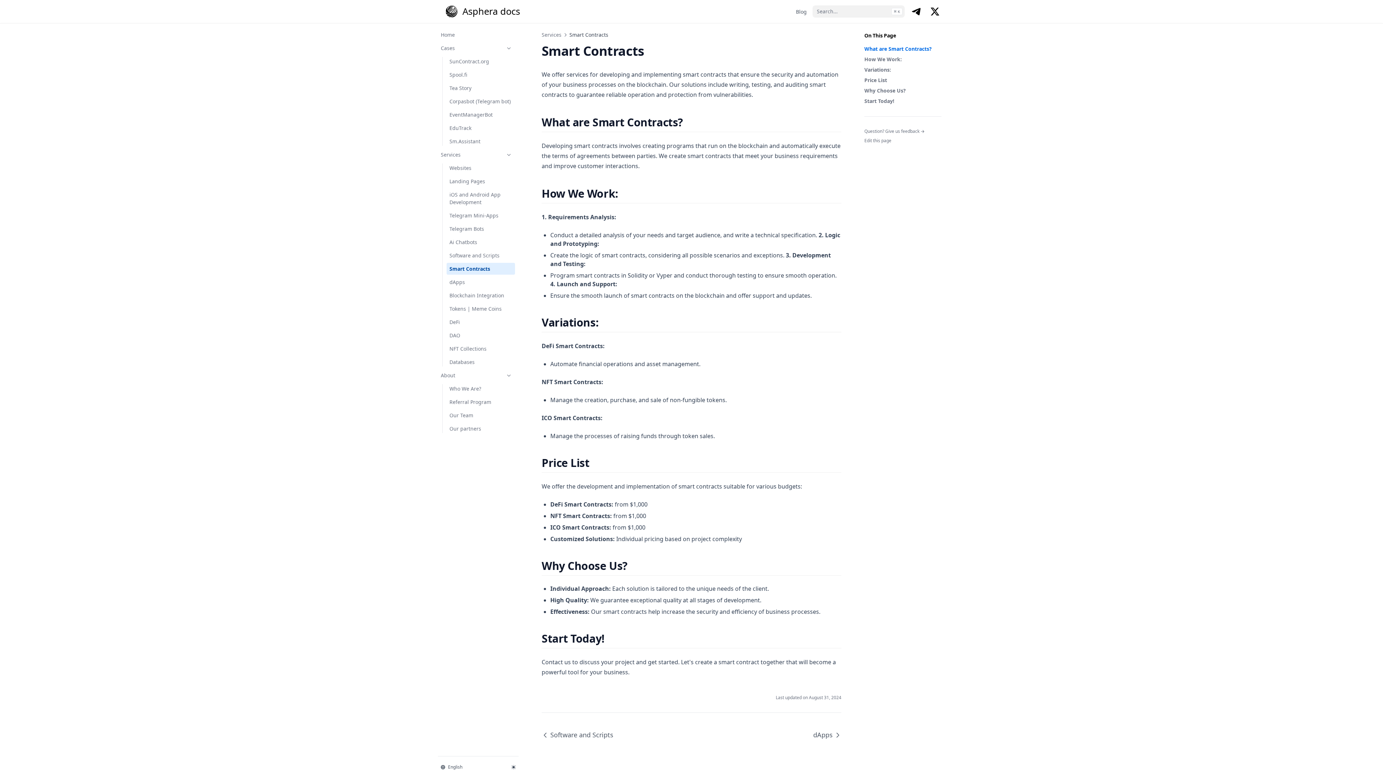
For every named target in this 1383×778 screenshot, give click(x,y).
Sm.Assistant (464, 141)
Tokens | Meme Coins (475, 308)
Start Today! (879, 101)
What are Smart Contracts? (898, 48)
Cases (448, 48)
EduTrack (460, 128)
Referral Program (470, 402)
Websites (460, 168)
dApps (457, 282)
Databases (462, 362)
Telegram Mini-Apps (473, 215)
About (448, 375)
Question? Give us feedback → (894, 131)
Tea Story (460, 88)
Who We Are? (465, 388)
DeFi (454, 322)
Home (448, 34)
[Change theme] (514, 767)
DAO (454, 335)
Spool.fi (458, 74)
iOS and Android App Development (475, 198)
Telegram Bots (466, 228)
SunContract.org (469, 61)
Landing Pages (467, 181)
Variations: (877, 69)
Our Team (461, 415)
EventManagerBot (471, 114)
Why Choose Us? (885, 90)
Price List (875, 80)
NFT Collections (468, 348)
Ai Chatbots (463, 242)
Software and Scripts (474, 255)
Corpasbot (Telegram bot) (480, 101)
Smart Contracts (469, 268)
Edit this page (877, 141)
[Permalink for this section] (689, 122)
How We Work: (883, 59)
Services (451, 154)
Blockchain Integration (476, 295)
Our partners (465, 428)
